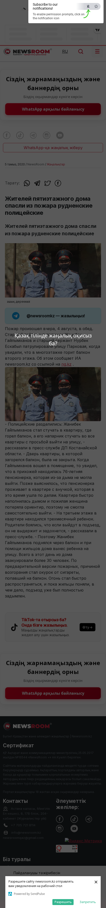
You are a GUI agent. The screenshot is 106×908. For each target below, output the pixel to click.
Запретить (88, 902)
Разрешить (63, 902)
